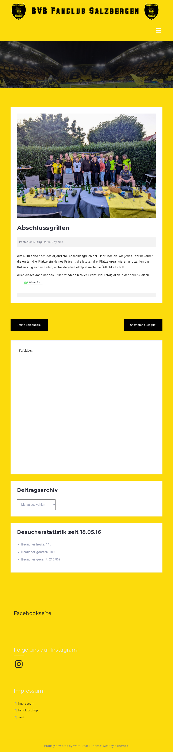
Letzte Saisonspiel (29, 324)
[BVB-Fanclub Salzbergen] (85, 11)
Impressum (26, 703)
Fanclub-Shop (28, 710)
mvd (60, 242)
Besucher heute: (33, 544)
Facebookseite (32, 613)
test (21, 717)
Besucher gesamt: (35, 559)
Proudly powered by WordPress (66, 746)
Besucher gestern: (35, 552)
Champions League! (143, 324)
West (106, 746)
